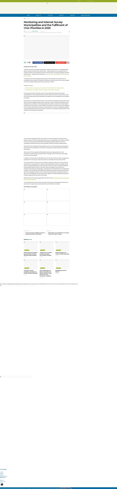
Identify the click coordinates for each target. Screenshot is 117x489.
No (63, 488)
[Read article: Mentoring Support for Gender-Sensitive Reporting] (62, 246)
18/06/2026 (57, 255)
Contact (1, 482)
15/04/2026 (41, 277)
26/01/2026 (57, 273)
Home (28, 15)
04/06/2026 (25, 274)
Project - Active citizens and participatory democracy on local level (49, 32)
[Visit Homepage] (58, 8)
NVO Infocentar (35, 31)
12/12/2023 (42, 31)
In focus (33, 32)
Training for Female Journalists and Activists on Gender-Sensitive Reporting (30, 272)
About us (38, 15)
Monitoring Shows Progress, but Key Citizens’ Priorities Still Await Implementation (45, 88)
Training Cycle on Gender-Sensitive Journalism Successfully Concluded (42, 89)
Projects (61, 15)
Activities (50, 15)
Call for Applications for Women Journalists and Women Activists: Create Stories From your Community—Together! (46, 273)
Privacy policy (67, 488)
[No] (71, 488)
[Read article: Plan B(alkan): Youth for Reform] (62, 264)
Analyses (72, 15)
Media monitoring (85, 15)
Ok (61, 488)
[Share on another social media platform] (68, 62)
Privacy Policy (2, 481)
